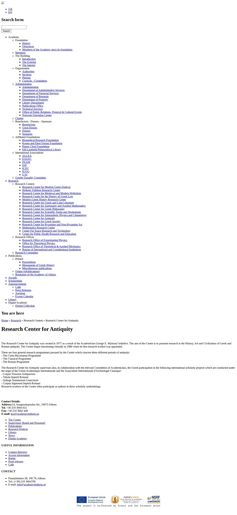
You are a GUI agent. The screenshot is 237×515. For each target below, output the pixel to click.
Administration (23, 83)
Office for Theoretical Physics (38, 243)
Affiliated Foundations (27, 137)
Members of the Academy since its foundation (47, 49)
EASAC (27, 158)
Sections (26, 74)
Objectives (28, 46)
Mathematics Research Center (38, 227)
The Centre (14, 419)
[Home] (2, 3)
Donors (26, 130)
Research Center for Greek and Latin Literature (48, 202)
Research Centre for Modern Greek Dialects (46, 187)
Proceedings (29, 262)
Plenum (26, 77)
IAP (24, 165)
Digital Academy (17, 302)
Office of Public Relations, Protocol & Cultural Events (52, 112)
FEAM (26, 162)
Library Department (33, 102)
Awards (12, 277)
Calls (18, 287)
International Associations (29, 152)
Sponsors (27, 133)
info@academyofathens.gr (31, 484)
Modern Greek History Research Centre (44, 199)
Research (13, 180)
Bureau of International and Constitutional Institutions (51, 249)
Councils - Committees (34, 80)
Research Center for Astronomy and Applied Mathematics (54, 205)
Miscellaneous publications (37, 268)
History (26, 43)
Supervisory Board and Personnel (26, 422)
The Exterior (29, 62)
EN (10, 12)
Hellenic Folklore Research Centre (41, 190)
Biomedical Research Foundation (40, 140)
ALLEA (27, 155)
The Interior (28, 65)
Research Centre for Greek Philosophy (43, 208)
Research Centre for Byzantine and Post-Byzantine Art (52, 224)
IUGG (25, 171)
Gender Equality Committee (30, 177)
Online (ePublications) (27, 271)
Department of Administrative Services (43, 90)
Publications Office (32, 105)
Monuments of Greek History (38, 265)
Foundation (21, 40)
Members (20, 52)
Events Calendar (24, 296)
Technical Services (32, 108)
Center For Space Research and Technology (46, 230)
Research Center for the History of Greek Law (47, 196)
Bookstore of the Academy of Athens (35, 274)
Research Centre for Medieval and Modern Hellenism (51, 193)
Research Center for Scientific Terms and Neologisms (51, 212)
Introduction (29, 58)
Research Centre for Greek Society (41, 221)
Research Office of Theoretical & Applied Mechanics (51, 246)
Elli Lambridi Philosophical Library (41, 149)
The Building (22, 55)
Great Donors (29, 127)
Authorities (28, 71)
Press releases (15, 461)
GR (10, 9)
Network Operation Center (37, 115)
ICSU (25, 168)
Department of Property (35, 99)
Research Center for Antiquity (38, 218)
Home (4, 320)
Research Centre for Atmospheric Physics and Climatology (54, 215)
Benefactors (28, 124)
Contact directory (17, 452)
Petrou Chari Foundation (35, 146)
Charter (19, 118)
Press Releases (23, 290)
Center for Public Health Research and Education (49, 233)
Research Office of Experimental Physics (44, 240)
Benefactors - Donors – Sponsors (33, 121)
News (11, 435)
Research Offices (24, 237)
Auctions (20, 293)
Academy (13, 37)
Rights (11, 458)
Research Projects (18, 429)
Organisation (22, 68)
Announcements (17, 283)
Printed (19, 258)
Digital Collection (25, 305)
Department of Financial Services (40, 93)
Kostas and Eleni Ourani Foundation (42, 143)
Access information (18, 455)
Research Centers (24, 183)
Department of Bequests (35, 96)
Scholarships (15, 280)
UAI (24, 174)
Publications (15, 255)
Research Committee (26, 252)
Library (12, 299)
